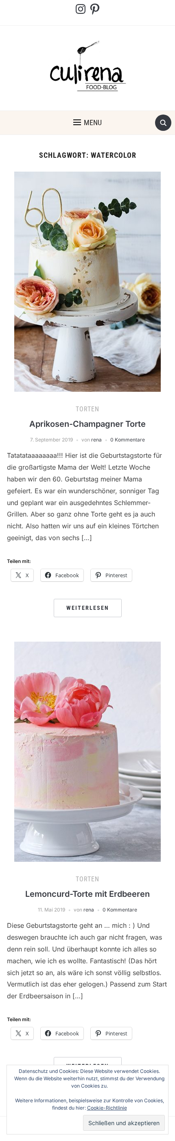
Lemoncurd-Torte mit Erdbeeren (87, 894)
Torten (87, 409)
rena (96, 440)
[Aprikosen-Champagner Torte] (87, 281)
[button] (87, 123)
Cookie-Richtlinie (107, 1108)
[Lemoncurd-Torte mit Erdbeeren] (87, 751)
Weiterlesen (87, 608)
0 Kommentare (127, 440)
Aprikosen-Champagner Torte (87, 424)
